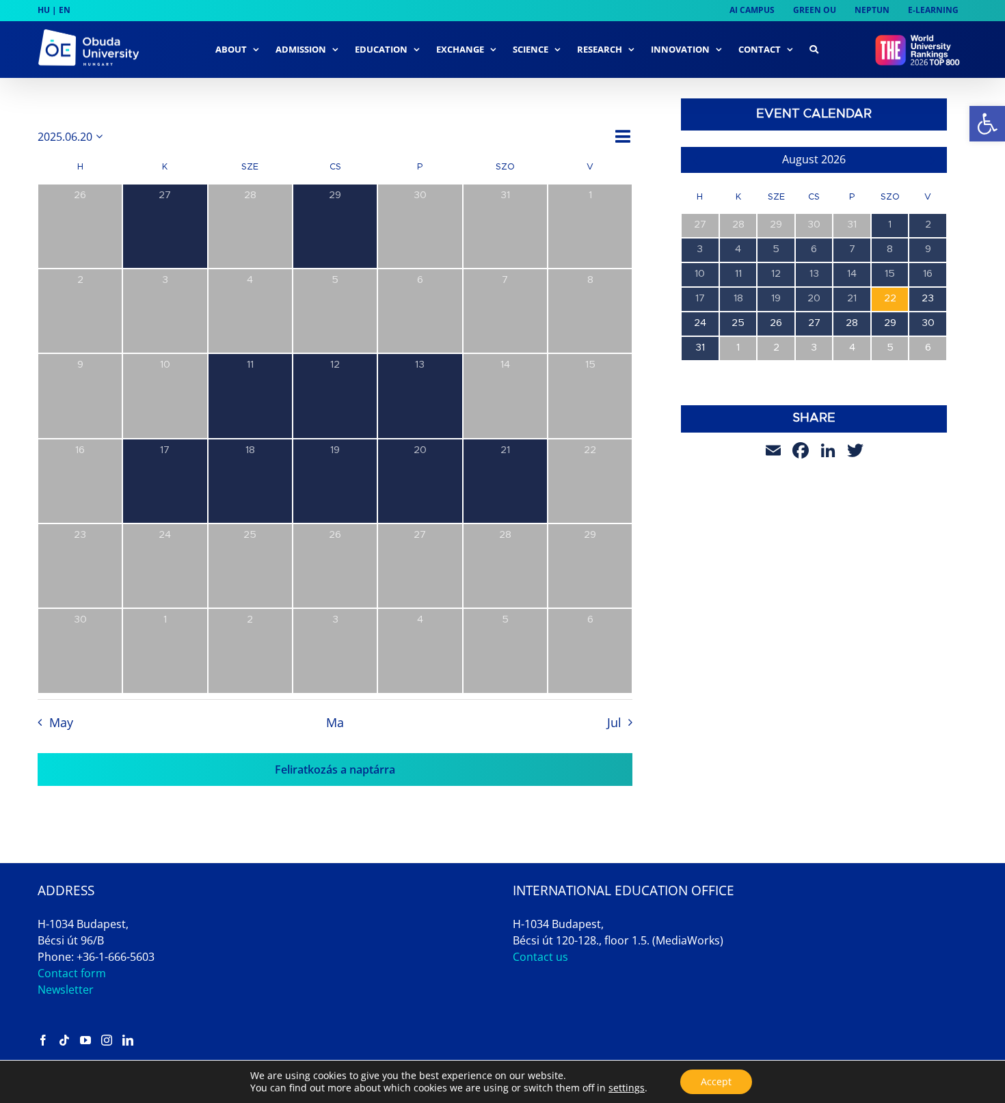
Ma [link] (335, 722)
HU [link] (44, 10)
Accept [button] (716, 1081)
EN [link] (64, 10)
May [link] (60, 722)
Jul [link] (614, 722)
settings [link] (626, 1087)
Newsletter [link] (66, 989)
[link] (987, 123)
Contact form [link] (72, 973)
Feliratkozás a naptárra (335, 769)
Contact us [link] (540, 956)
